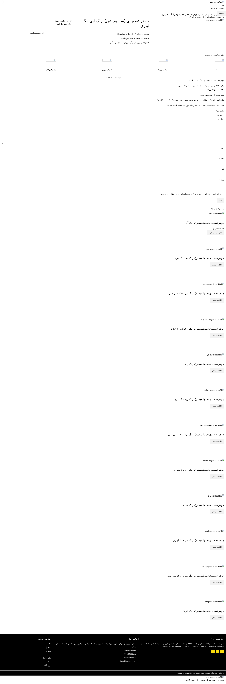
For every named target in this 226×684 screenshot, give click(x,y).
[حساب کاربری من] (14, 3)
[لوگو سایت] (216, 3)
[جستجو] (9, 3)
